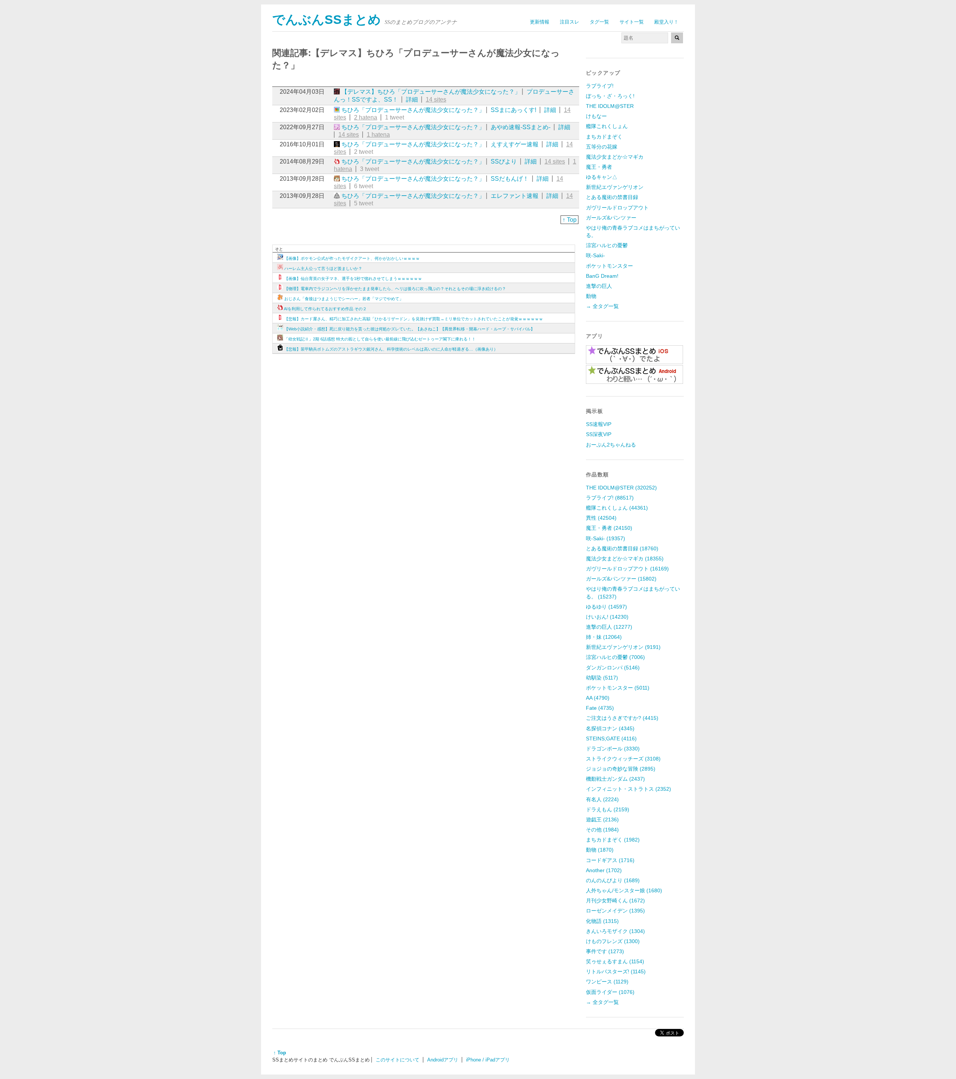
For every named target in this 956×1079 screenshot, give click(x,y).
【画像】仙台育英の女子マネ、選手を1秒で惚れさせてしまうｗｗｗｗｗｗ (353, 278)
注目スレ (569, 22)
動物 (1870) (600, 850)
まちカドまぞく (604, 137)
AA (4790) (597, 698)
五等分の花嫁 (601, 147)
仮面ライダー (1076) (610, 992)
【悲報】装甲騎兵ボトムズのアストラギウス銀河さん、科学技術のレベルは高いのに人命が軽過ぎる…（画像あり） (391, 349)
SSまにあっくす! (513, 110)
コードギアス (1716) (610, 860)
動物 (591, 296)
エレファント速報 (514, 196)
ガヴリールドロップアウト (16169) (627, 569)
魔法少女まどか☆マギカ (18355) (625, 559)
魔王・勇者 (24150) (609, 528)
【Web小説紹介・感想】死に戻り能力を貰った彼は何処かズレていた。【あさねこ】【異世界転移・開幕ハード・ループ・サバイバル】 (409, 329)
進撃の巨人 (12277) (609, 627)
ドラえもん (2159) (607, 809)
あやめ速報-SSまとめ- (520, 127)
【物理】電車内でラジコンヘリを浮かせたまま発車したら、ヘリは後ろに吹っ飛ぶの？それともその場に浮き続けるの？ (395, 288)
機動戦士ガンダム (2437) (615, 779)
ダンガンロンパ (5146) (613, 668)
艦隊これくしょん (607, 126)
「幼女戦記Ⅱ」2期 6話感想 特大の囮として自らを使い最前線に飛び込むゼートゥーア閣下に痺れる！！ (380, 339)
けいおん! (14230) (607, 617)
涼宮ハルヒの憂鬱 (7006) (615, 657)
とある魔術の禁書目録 (612, 197)
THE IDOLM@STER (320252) (621, 488)
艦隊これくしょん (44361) (617, 508)
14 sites (436, 99)
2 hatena (365, 117)
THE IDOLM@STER (610, 106)
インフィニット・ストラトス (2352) (628, 789)
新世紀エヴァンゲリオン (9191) (623, 647)
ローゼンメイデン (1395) (615, 911)
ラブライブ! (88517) (610, 498)
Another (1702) (604, 870)
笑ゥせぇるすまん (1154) (615, 961)
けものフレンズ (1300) (613, 941)
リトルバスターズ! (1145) (616, 971)
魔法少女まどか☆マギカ (614, 157)
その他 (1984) (602, 830)
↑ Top (569, 220)
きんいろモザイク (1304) (615, 931)
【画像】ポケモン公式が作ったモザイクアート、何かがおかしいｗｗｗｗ (352, 258)
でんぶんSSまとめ (326, 20)
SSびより (504, 161)
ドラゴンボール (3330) (613, 749)
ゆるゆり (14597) (606, 607)
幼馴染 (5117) (602, 678)
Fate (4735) (600, 708)
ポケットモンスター (609, 266)
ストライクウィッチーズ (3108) (623, 759)
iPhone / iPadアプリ (488, 1060)
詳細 (412, 99)
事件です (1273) (605, 951)
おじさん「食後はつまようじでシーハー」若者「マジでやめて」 (343, 298)
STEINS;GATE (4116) (611, 738)
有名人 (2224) (602, 799)
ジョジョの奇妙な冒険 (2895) (620, 769)
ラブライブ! (600, 86)
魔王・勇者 (599, 167)
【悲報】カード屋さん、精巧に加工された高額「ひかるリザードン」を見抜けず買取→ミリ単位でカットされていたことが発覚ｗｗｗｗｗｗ (413, 319)
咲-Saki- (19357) (605, 538)
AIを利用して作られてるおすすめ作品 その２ (325, 309)
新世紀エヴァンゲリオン (614, 187)
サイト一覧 (632, 22)
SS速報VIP (598, 424)
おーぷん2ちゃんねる (611, 445)
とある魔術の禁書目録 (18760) (622, 548)
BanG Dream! (602, 276)
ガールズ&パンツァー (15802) (621, 579)
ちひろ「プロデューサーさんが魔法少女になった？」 (413, 110)
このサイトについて (397, 1060)
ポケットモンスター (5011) (617, 688)
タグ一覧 (599, 22)
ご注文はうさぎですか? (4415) (622, 718)
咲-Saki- (595, 255)
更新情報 (539, 22)
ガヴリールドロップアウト (617, 208)
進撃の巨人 (599, 286)
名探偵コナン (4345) (610, 728)
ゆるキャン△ (601, 177)
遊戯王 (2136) (602, 820)
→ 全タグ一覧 (602, 306)
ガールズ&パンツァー (611, 218)
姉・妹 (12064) (604, 637)
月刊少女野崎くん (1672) (615, 901)
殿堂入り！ (666, 22)
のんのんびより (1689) (613, 880)
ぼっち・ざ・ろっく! (610, 96)
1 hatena (378, 134)
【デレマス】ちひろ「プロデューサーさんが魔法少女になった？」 (431, 91)
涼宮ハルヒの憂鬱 (607, 245)
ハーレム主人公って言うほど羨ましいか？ (323, 268)
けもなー (596, 116)
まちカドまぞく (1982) (613, 840)
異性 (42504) (601, 518)
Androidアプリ (442, 1060)
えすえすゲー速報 (514, 144)
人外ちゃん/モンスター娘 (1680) (624, 890)
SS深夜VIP (598, 434)
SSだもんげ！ (510, 178)
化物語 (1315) (602, 921)
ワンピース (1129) (607, 982)
